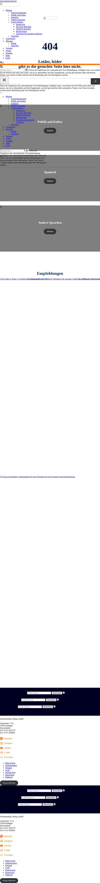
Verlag (8, 51)
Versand (8, 768)
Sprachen (15, 46)
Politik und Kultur (18, 15)
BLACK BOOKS (23, 27)
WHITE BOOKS (23, 29)
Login (7, 58)
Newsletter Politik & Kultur (15, 693)
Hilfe (8, 56)
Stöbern (50, 181)
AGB (7, 770)
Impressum (9, 775)
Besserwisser (21, 31)
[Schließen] (4, 80)
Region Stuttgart (10, 707)
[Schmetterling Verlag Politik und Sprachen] (50, 4)
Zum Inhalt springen (8, 1)
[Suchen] (1, 67)
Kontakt (9, 53)
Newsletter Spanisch (12, 700)
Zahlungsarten (11, 765)
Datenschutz (10, 772)
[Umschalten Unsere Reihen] (45, 108)
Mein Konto (10, 763)
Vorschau (15, 36)
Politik (13, 43)
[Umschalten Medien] (45, 96)
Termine (9, 48)
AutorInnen (10, 38)
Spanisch (14, 17)
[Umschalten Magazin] (45, 129)
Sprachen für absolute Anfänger (29, 34)
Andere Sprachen (18, 20)
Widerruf (8, 777)
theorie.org (20, 24)
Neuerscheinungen (18, 13)
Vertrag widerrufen (8, 783)
